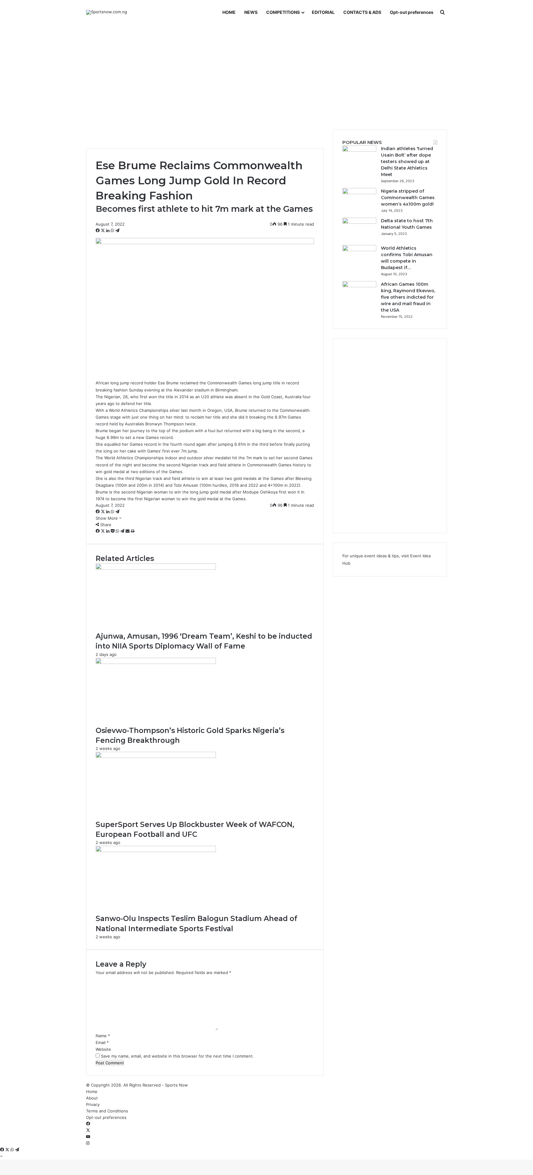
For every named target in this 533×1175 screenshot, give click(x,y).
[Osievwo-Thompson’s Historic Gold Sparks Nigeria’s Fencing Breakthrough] (156, 662)
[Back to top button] (1, 1156)
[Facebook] (98, 230)
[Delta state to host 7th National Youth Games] (359, 222)
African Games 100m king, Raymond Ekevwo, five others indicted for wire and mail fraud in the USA (408, 297)
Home (91, 1091)
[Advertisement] (266, 77)
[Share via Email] (128, 531)
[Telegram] (117, 230)
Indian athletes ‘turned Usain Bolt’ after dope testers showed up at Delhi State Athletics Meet (407, 161)
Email (102, 1042)
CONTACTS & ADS (362, 12)
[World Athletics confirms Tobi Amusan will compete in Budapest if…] (359, 249)
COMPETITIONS (283, 12)
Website (103, 1049)
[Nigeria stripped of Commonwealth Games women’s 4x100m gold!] (359, 192)
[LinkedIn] (108, 230)
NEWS (251, 12)
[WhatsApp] (113, 230)
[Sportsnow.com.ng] (106, 12)
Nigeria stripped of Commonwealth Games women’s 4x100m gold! (408, 197)
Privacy (93, 1104)
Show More (107, 518)
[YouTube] (88, 1136)
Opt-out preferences (411, 12)
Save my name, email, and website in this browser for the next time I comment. (177, 1056)
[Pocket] (113, 531)
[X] (103, 230)
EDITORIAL (323, 12)
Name (103, 1035)
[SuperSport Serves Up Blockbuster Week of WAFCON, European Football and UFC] (156, 756)
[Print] (132, 531)
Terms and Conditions (107, 1110)
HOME (229, 12)
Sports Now (176, 1085)
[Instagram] (87, 1143)
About (92, 1097)
